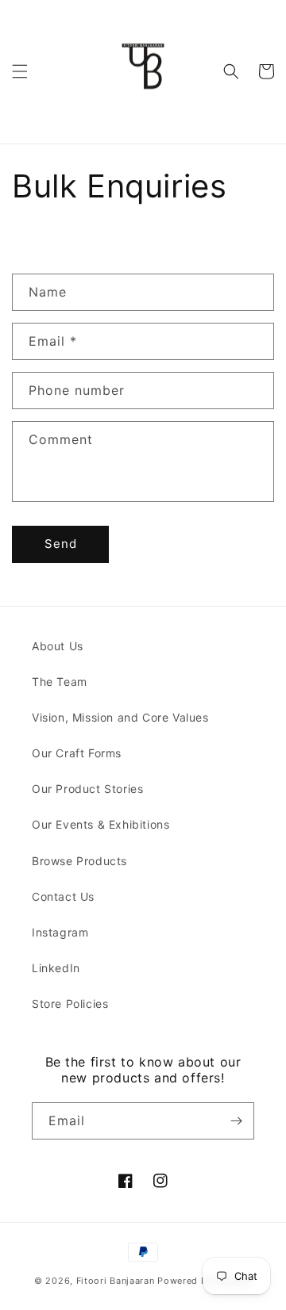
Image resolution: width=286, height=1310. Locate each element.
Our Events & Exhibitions (100, 824)
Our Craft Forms (77, 753)
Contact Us (63, 896)
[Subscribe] (235, 1121)
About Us (57, 646)
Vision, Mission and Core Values (120, 717)
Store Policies (70, 1003)
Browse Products (79, 861)
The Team (59, 681)
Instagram (60, 932)
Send (60, 543)
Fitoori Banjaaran (115, 1280)
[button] (19, 71)
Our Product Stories (87, 788)
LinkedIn (56, 968)
